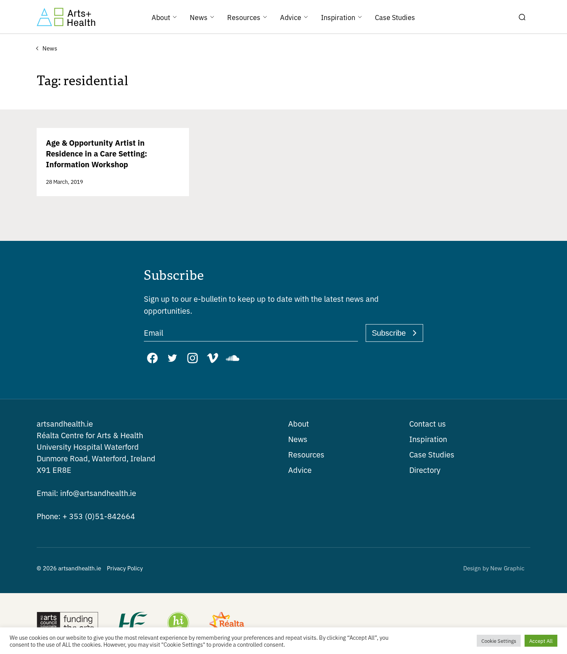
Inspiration (428, 438)
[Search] (521, 16)
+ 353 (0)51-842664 (86, 515)
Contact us (427, 423)
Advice (300, 469)
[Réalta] (227, 624)
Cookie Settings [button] (498, 640)
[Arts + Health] (66, 17)
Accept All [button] (541, 640)
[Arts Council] (67, 624)
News (297, 438)
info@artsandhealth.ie (86, 492)
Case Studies (431, 454)
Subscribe (389, 333)
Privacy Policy (125, 568)
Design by (494, 568)
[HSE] (132, 624)
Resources (306, 454)
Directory (424, 469)
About (298, 423)
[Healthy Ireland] (178, 624)
